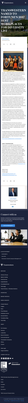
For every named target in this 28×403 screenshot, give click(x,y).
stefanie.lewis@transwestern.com (8, 173)
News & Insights (5, 300)
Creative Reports (4, 304)
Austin (2, 379)
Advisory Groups (4, 274)
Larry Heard (13, 198)
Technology (3, 286)
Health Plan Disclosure (15, 400)
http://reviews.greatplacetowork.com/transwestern (12, 138)
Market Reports (5, 296)
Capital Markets (4, 281)
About (2, 324)
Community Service (5, 337)
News (2, 308)
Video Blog (3, 320)
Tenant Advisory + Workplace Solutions (9, 288)
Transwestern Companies (6, 339)
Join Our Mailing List (7, 225)
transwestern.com (21, 163)
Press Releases (5, 38)
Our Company (4, 328)
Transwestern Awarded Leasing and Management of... (11, 258)
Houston (2, 386)
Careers (2, 344)
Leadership (3, 332)
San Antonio (3, 389)
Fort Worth (3, 384)
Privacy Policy (7, 400)
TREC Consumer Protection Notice (7, 393)
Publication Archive (5, 313)
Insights (2, 306)
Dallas (2, 382)
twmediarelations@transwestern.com (9, 175)
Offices (2, 342)
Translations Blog (4, 318)
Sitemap (22, 400)
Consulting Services (5, 284)
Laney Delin (3, 256)
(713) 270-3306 (13, 204)
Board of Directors (5, 335)
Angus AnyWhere (4, 350)
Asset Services (4, 279)
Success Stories (4, 315)
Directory (3, 330)
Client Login (3, 348)
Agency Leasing (4, 277)
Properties (4, 292)
